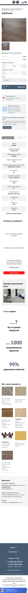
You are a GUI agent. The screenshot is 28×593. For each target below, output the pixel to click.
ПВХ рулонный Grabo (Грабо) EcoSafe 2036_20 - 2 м (20, 401)
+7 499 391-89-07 (14, 561)
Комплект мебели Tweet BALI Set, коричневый (6, 445)
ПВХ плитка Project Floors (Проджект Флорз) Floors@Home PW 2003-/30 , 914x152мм (6, 423)
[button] (5, 295)
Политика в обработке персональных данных (14, 573)
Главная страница (6, 8)
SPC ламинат (4, 9)
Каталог (12, 8)
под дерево (11, 9)
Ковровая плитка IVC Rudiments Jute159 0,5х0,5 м (20, 445)
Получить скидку (14, 273)
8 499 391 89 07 (6, 487)
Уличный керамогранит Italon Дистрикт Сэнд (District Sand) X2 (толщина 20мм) (20, 424)
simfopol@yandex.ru (7, 489)
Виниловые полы (19, 8)
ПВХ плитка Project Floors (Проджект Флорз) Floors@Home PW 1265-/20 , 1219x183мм (6, 466)
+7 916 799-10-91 (14, 564)
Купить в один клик (15, 53)
